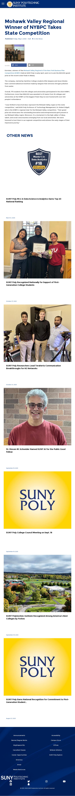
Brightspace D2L (19, 745)
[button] (19, 65)
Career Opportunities (19, 755)
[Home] (23, 4)
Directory (19, 760)
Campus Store (56, 740)
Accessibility (56, 735)
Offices (55, 745)
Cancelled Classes (19, 750)
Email (19, 765)
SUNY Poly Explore (55, 755)
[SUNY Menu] (3, 4)
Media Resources (19, 769)
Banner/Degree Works (19, 740)
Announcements (19, 735)
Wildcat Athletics (56, 750)
